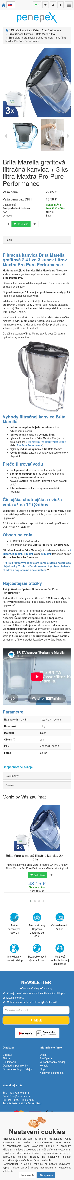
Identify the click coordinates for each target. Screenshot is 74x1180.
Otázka (10, 785)
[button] (30, 901)
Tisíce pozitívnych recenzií (14, 929)
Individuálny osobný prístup (14, 958)
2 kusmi (17, 554)
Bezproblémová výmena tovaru (37, 958)
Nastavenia (27, 1175)
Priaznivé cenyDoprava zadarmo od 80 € (37, 931)
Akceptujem (46, 1175)
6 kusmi (46, 554)
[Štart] (6, 30)
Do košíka (22, 224)
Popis (9, 240)
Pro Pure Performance (29, 445)
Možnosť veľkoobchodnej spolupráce (60, 960)
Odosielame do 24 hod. (59, 927)
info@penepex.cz (20, 1096)
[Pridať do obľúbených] (34, 224)
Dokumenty (12, 776)
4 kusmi (28, 554)
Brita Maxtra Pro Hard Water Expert (45, 441)
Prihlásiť (36, 1020)
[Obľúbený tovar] (45, 4)
